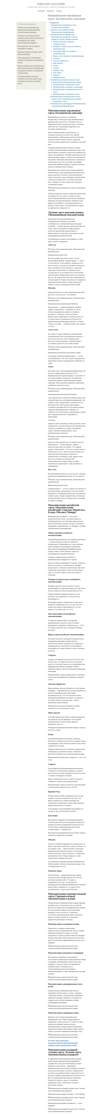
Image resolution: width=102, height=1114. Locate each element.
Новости (50, 10)
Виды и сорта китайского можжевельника (68, 56)
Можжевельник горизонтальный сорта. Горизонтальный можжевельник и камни (66, 81)
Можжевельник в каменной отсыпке (66, 84)
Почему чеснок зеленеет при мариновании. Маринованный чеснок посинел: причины (29, 30)
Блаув (55, 65)
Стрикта (56, 68)
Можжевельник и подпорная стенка (66, 94)
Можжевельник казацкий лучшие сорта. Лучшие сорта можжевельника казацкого (66, 97)
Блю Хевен (57, 72)
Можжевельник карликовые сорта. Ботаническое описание (64, 26)
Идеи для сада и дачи (51, 3)
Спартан (56, 58)
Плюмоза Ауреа (59, 77)
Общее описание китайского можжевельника (63, 43)
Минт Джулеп (58, 63)
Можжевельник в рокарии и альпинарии (68, 87)
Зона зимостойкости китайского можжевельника (65, 52)
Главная (41, 10)
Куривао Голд (58, 70)
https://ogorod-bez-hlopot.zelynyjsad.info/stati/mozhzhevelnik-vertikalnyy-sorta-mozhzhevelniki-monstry (63, 1042)
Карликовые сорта (60, 101)
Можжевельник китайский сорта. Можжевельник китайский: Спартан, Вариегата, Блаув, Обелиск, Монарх (64, 36)
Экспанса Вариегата (61, 61)
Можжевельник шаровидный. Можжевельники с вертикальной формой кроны (68, 104)
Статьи (59, 10)
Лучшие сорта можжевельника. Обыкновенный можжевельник (62, 31)
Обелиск (56, 75)
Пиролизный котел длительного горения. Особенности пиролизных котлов (31, 60)
